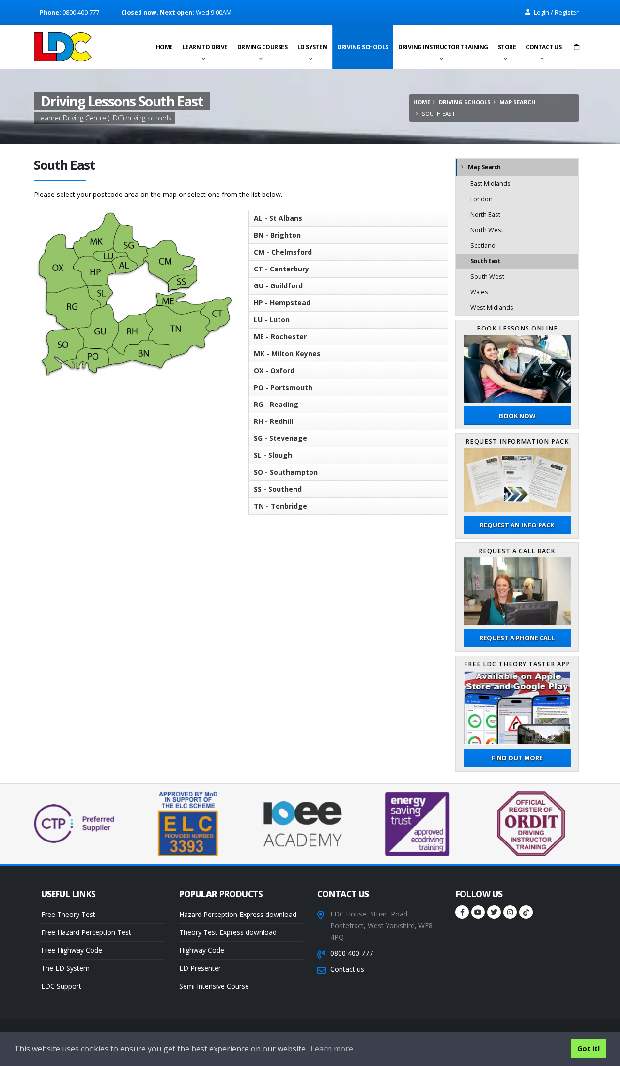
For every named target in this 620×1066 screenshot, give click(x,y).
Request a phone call (517, 637)
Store (507, 47)
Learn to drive (205, 47)
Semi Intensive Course (214, 986)
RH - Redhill (273, 421)
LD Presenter (200, 968)
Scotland (483, 245)
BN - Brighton (277, 235)
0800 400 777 (351, 953)
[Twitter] (494, 912)
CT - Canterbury (281, 268)
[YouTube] (478, 912)
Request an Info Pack (517, 525)
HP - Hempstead (282, 302)
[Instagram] (510, 912)
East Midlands (490, 184)
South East (485, 261)
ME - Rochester (280, 336)
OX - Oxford (274, 370)
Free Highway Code (71, 950)
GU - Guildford (278, 285)
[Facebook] (462, 912)
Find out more (517, 757)
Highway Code (201, 950)
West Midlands (491, 307)
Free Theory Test (68, 914)
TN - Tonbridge (280, 505)
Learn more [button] (331, 1048)
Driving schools (362, 47)
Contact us (543, 47)
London (481, 199)
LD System (312, 47)
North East (485, 214)
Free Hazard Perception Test (86, 932)
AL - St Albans (278, 218)
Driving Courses (262, 47)
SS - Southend (278, 489)
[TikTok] (526, 912)
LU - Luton (272, 319)
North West (486, 230)
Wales (479, 292)
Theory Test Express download (228, 932)
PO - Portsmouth (283, 387)
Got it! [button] (588, 1048)
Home (164, 47)
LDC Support (61, 986)
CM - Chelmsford (283, 251)
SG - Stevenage (280, 438)
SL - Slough (273, 455)
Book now (517, 415)
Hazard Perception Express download (237, 914)
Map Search (517, 101)
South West (487, 276)
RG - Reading (276, 404)
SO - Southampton (286, 472)
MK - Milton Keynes (287, 353)
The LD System (65, 968)
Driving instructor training (443, 47)
